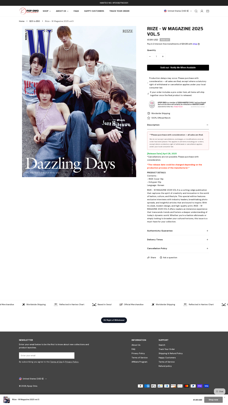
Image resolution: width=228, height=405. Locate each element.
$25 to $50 (34, 21)
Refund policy (165, 366)
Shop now (213, 400)
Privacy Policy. (72, 362)
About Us (136, 345)
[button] (208, 11)
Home (21, 21)
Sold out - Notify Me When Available (178, 67)
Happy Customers (167, 357)
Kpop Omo (32, 386)
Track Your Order (167, 349)
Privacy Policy (138, 353)
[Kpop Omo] (29, 11)
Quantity (151, 50)
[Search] (196, 11)
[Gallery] (79, 101)
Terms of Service (140, 357)
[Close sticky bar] (224, 397)
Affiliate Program (139, 362)
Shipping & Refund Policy (171, 353)
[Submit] (71, 355)
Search (162, 345)
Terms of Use (56, 362)
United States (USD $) (178, 11)
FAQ (133, 349)
